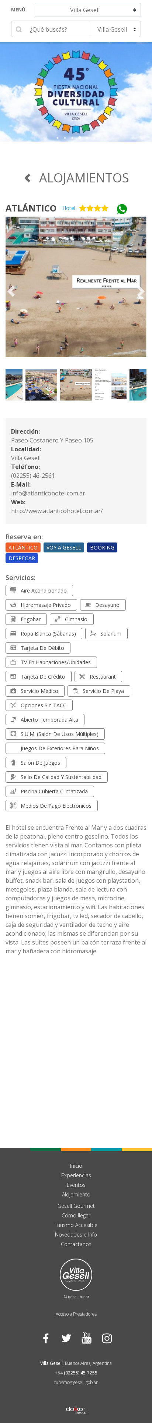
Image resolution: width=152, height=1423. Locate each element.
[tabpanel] (76, 92)
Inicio (76, 1165)
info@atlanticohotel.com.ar (48, 493)
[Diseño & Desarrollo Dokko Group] (76, 1400)
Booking (102, 547)
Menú (18, 9)
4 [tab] (79, 138)
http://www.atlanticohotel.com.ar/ (57, 511)
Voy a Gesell (63, 547)
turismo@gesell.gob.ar (76, 1382)
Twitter (66, 1338)
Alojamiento (76, 1194)
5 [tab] (87, 138)
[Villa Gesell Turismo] (76, 1278)
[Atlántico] (76, 291)
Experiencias (76, 1175)
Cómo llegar (76, 1215)
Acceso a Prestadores (76, 1314)
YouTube (86, 1338)
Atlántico (23, 547)
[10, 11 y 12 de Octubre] (76, 92)
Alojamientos (84, 177)
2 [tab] (65, 138)
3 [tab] (72, 138)
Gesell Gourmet (76, 1205)
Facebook (45, 1338)
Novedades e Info (76, 1234)
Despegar (21, 558)
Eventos (76, 1184)
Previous (5, 91)
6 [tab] (94, 138)
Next (146, 91)
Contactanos (76, 1244)
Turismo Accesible (76, 1224)
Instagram (106, 1338)
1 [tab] (57, 138)
